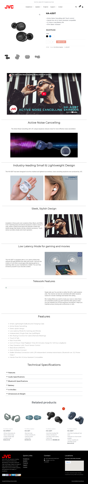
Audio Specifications (16, 377)
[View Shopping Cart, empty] (79, 7)
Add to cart (61, 42)
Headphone (26, 459)
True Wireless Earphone (58, 47)
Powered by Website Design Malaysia (78, 481)
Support (25, 465)
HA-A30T (67, 47)
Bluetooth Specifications (18, 381)
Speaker (25, 461)
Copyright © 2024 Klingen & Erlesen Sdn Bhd (9, 481)
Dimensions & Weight (16, 394)
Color (47, 33)
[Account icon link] (82, 7)
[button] (32, 7)
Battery (11, 385)
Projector (25, 463)
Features (11, 373)
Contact (25, 467)
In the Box (12, 390)
